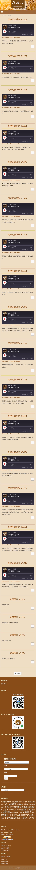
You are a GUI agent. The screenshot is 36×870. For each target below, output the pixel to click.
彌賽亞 (13, 804)
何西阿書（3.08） (18, 635)
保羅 (2, 802)
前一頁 (18, 673)
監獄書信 (24, 810)
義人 (8, 815)
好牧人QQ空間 (5, 850)
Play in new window (15, 37)
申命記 (13, 810)
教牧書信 (17, 807)
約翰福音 (27, 812)
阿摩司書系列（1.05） (18, 416)
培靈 (29, 802)
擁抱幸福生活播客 (5, 856)
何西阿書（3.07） (18, 653)
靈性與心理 (26, 818)
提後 (8, 807)
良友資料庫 (4, 859)
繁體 (2, 684)
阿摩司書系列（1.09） (18, 271)
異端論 (18, 810)
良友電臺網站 (4, 861)
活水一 (5, 809)
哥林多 (22, 801)
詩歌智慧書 (7, 817)
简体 (5, 684)
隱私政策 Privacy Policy (7, 834)
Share (31, 34)
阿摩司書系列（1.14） (18, 89)
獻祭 (10, 809)
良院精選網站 (4, 863)
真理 (31, 809)
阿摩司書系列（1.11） (18, 198)
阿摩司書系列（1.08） (18, 307)
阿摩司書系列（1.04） (18, 452)
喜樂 (25, 802)
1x (12, 32)
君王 (20, 802)
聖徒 (11, 815)
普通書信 (26, 807)
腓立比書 (16, 815)
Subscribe (25, 34)
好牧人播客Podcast (6, 845)
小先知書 (7, 804)
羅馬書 (3, 815)
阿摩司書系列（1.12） (18, 162)
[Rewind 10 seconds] (9, 32)
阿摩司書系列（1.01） (18, 563)
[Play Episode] (4, 31)
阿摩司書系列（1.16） (18, 19)
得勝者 (26, 804)
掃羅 (4, 807)
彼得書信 (20, 804)
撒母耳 (12, 807)
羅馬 (33, 812)
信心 (6, 802)
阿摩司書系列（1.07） (18, 343)
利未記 (32, 818)
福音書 (6, 812)
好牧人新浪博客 (5, 848)
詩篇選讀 (16, 818)
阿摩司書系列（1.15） (18, 56)
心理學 (31, 804)
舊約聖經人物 (27, 815)
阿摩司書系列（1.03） (18, 488)
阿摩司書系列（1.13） (18, 126)
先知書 (15, 802)
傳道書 (10, 802)
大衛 (33, 802)
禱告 (12, 812)
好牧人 (2, 804)
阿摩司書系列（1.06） (18, 379)
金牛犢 (21, 818)
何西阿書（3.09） (18, 617)
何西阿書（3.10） (18, 599)
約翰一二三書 (18, 812)
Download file (5, 37)
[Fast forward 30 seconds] (15, 32)
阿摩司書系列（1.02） (18, 527)
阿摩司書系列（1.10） (18, 234)
